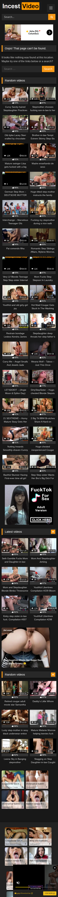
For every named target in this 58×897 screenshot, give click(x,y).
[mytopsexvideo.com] (24, 6)
